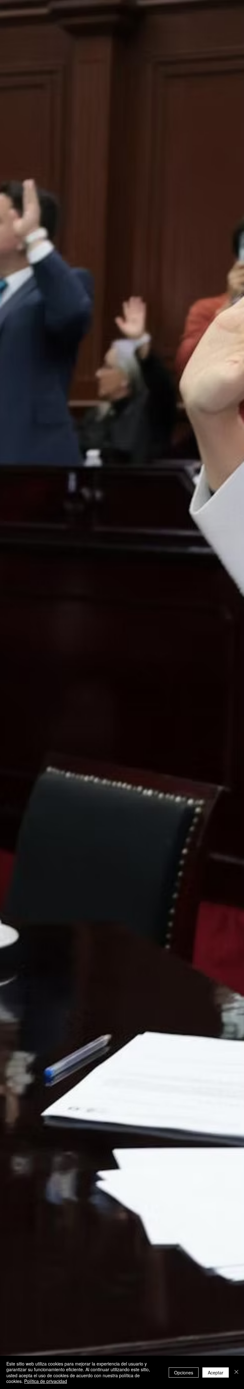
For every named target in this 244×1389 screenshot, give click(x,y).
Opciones (183, 1372)
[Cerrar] (236, 1372)
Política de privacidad (45, 1381)
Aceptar (215, 1372)
